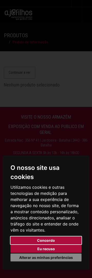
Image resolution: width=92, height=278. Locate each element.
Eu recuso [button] (46, 249)
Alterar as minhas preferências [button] (46, 257)
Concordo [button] (46, 240)
